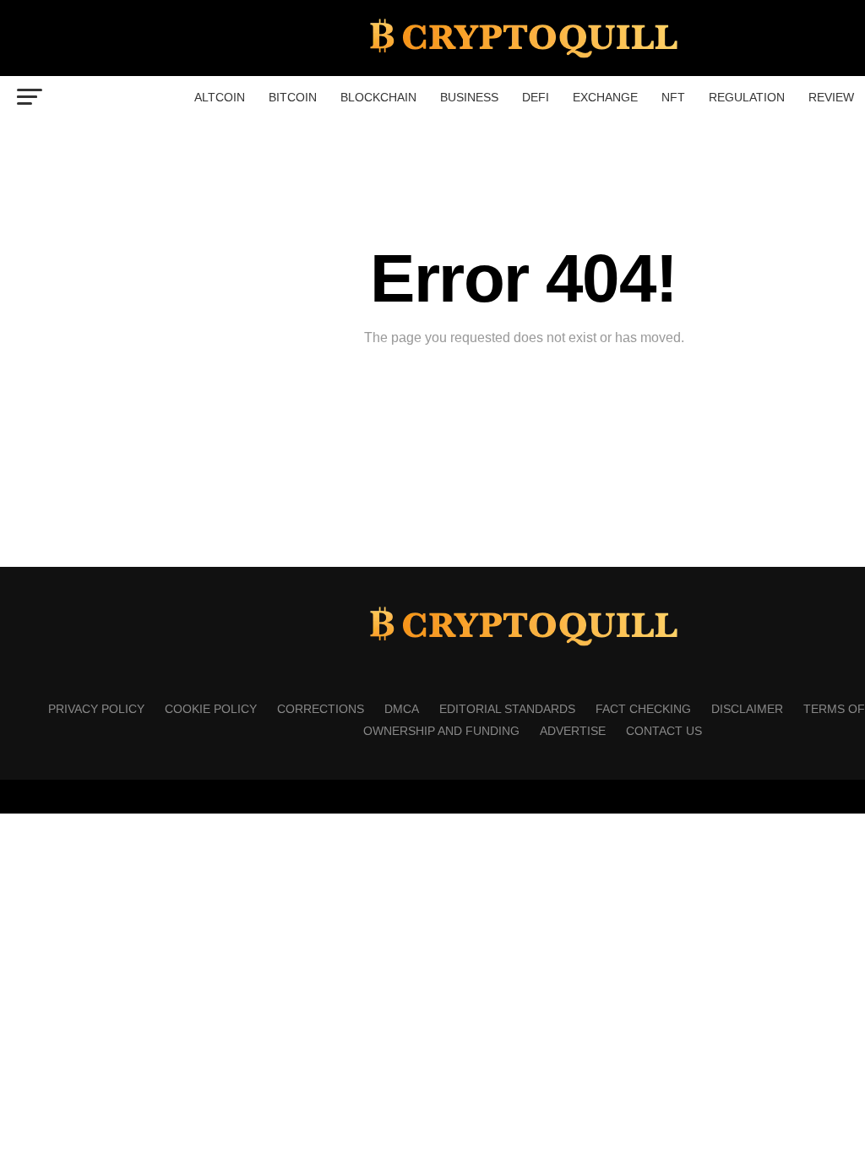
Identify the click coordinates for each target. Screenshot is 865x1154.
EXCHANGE (605, 97)
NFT (673, 97)
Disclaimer (747, 709)
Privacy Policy (96, 709)
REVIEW (831, 97)
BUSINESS (469, 97)
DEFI (535, 97)
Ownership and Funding (441, 731)
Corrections (320, 709)
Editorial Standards (507, 709)
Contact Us (664, 731)
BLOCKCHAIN (378, 97)
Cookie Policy (211, 709)
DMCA (401, 709)
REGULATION (747, 97)
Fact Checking (643, 709)
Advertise (573, 731)
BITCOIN (293, 97)
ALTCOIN (219, 97)
